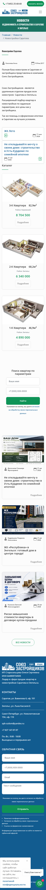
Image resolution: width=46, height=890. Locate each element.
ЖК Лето (9, 131)
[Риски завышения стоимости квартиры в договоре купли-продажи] (23, 586)
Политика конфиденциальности (16, 818)
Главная (6, 35)
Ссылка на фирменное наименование (18, 826)
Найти (23, 400)
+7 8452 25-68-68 (13, 3)
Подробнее (23, 222)
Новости (17, 35)
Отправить (23, 809)
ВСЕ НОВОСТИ (23, 642)
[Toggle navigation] (40, 12)
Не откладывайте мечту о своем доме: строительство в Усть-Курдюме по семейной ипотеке (22, 149)
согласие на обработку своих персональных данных (24, 409)
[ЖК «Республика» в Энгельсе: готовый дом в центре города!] (23, 519)
